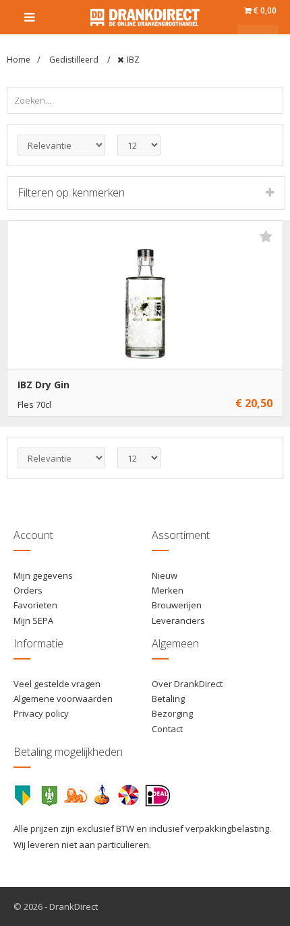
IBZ (133, 59)
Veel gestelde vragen (56, 684)
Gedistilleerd (74, 59)
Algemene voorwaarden (63, 698)
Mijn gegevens (43, 575)
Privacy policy (41, 713)
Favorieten (35, 605)
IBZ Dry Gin (43, 384)
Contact (167, 729)
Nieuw (164, 575)
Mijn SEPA (33, 620)
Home (18, 59)
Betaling (168, 698)
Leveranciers (178, 620)
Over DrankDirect (187, 684)
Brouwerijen (177, 605)
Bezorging (172, 713)
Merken (167, 590)
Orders (27, 590)
